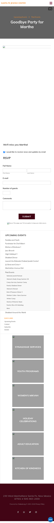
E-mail (5, 178)
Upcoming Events (20, 17)
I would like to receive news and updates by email (26, 152)
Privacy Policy (40, 504)
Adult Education (28, 444)
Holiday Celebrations (28, 420)
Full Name (7, 166)
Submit (26, 216)
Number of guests (10, 188)
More (8, 308)
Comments (7, 198)
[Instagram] (36, 512)
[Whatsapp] (24, 512)
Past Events (35, 17)
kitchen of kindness (28, 468)
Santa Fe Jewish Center (13, 3)
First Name (6, 173)
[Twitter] (30, 512)
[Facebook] (18, 512)
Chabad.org (22, 504)
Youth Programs (28, 371)
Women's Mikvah (28, 395)
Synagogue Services (28, 346)
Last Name (30, 173)
